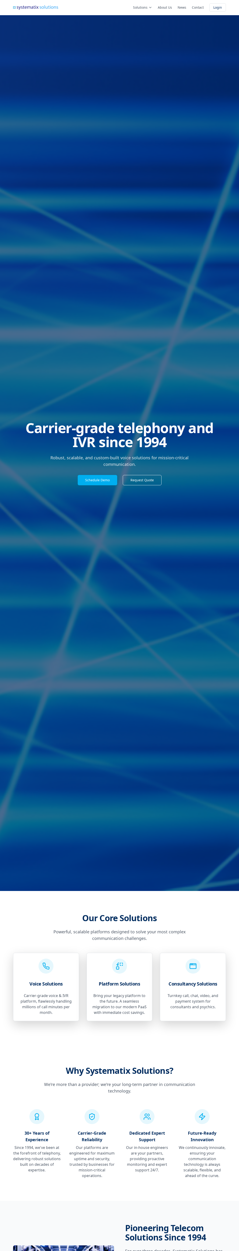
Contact (198, 7)
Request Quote (142, 480)
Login (217, 7)
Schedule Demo (97, 480)
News (182, 7)
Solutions (140, 7)
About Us (165, 7)
